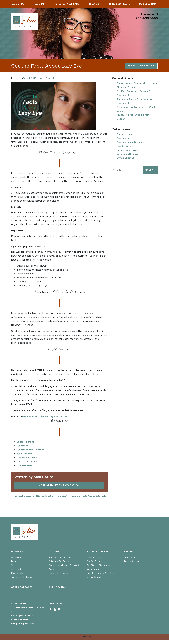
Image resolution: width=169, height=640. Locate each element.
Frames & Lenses (132, 561)
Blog (13, 561)
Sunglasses (129, 557)
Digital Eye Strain (94, 557)
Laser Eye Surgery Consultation (101, 573)
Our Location (148, 4)
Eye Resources (59, 416)
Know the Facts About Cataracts (88, 496)
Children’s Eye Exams (59, 561)
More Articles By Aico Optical (59, 485)
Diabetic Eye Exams (58, 573)
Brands (94, 4)
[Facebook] (50, 610)
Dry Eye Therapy (94, 561)
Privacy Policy (17, 573)
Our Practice (17, 557)
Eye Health (23, 446)
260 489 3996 (147, 18)
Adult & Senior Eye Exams (61, 557)
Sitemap (15, 565)
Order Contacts (119, 4)
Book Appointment (141, 66)
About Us (18, 4)
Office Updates (25, 465)
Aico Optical (47, 78)
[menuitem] (19, 4)
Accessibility (17, 569)
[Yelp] (54, 610)
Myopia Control (93, 577)
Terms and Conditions (21, 577)
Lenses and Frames (27, 461)
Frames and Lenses (27, 457)
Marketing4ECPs (80, 637)
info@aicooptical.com (22, 623)
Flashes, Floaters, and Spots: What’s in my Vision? (40, 496)
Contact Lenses (25, 442)
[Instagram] (59, 610)
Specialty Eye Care (67, 4)
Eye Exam (39, 4)
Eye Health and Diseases (36, 416)
